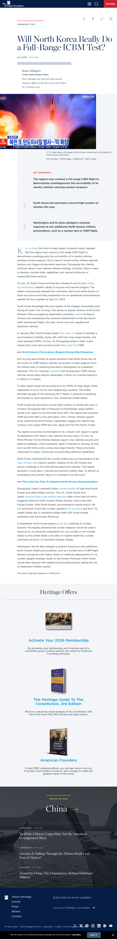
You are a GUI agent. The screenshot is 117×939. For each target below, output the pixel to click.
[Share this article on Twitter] (84, 19)
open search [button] (96, 4)
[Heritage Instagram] (92, 926)
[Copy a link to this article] (102, 19)
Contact (17, 916)
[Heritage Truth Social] (80, 926)
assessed (55, 371)
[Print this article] (111, 19)
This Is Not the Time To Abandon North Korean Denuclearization (60, 481)
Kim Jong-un (66, 333)
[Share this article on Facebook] (93, 19)
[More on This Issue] (74, 808)
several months (67, 488)
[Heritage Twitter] (75, 926)
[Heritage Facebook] (86, 926)
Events (16, 901)
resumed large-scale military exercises (46, 496)
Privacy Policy (11, 927)
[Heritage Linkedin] (98, 926)
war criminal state (28, 462)
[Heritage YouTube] (110, 926)
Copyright (48, 927)
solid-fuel (72, 345)
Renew (16, 911)
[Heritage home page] (7, 897)
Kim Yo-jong (31, 248)
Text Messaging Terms (30, 927)
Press (15, 906)
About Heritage (21, 896)
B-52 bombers (74, 508)
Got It (93, 935)
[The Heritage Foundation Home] (13, 4)
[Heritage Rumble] (104, 926)
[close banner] (113, 935)
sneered (78, 314)
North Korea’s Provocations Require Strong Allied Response (57, 352)
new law (63, 523)
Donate (110, 3)
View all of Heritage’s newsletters (71, 907)
